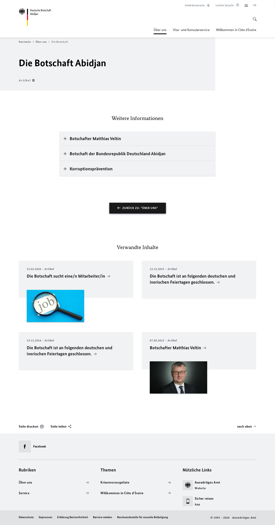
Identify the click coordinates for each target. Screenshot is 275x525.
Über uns (160, 31)
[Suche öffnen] (253, 16)
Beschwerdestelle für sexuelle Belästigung (142, 517)
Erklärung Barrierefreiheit (72, 517)
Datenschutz (26, 517)
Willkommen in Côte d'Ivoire (236, 30)
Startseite (25, 41)
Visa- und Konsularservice (191, 30)
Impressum (45, 517)
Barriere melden (102, 517)
